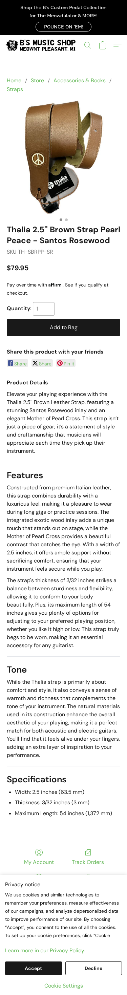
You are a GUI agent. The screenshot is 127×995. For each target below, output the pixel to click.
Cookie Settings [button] (63, 985)
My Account (39, 862)
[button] (63, 27)
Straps (15, 89)
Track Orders (88, 862)
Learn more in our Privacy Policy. (45, 950)
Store (37, 80)
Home (14, 80)
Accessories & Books (80, 80)
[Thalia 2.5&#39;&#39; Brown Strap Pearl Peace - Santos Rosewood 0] (63, 157)
